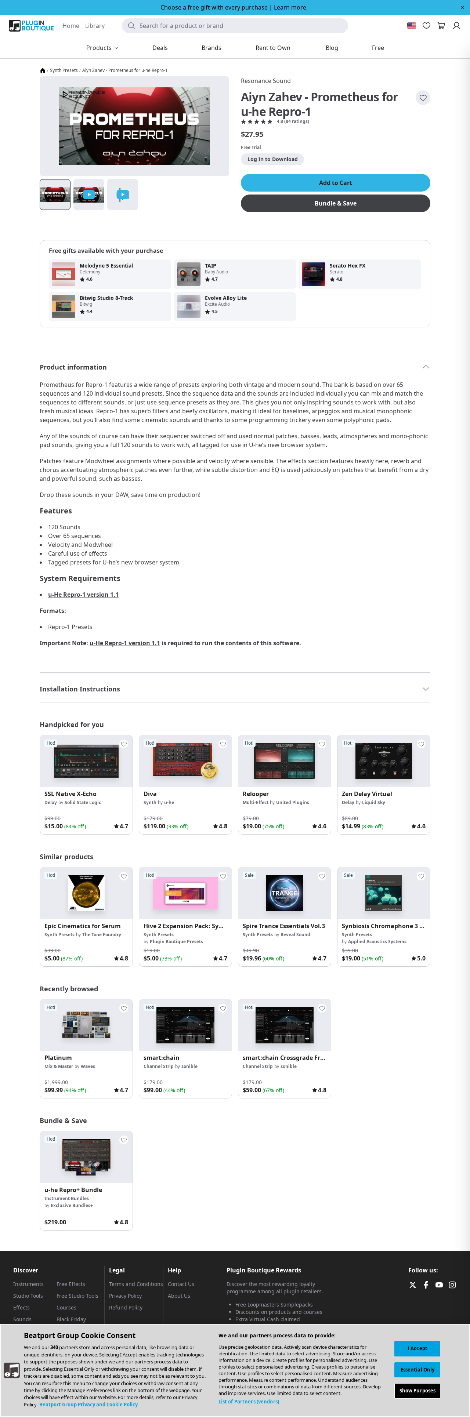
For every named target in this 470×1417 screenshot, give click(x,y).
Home (70, 26)
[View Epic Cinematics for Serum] (86, 893)
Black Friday (71, 1319)
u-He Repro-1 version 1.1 (83, 595)
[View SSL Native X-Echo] (86, 761)
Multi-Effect (255, 802)
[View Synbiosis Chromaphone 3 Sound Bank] (383, 893)
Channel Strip (159, 1066)
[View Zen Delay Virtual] (383, 761)
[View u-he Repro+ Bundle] (86, 1157)
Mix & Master (58, 1066)
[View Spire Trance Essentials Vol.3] (284, 893)
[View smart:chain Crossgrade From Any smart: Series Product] (284, 1025)
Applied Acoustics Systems (377, 941)
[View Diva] (185, 761)
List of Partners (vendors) (248, 1401)
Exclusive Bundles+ (72, 1205)
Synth (150, 802)
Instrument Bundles (66, 1198)
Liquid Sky (373, 802)
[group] (86, 785)
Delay (50, 802)
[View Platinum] (86, 1025)
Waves (88, 1066)
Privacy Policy (125, 1295)
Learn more (290, 7)
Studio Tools (28, 1295)
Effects (21, 1307)
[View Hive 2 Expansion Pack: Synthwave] (185, 893)
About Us (179, 1295)
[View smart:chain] (185, 1025)
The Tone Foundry (101, 934)
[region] (235, 1370)
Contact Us (181, 1283)
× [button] (462, 7)
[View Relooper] (284, 761)
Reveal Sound (295, 934)
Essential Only (418, 1369)
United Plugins (292, 802)
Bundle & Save (336, 203)
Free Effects (71, 1283)
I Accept (417, 1348)
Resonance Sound (266, 81)
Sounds (22, 1319)
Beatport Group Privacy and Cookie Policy (88, 1404)
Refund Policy (125, 1307)
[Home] (43, 70)
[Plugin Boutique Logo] (31, 26)
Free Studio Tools (77, 1295)
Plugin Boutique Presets (176, 941)
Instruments (28, 1283)
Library (95, 26)
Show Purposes (418, 1391)
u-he (169, 802)
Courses (66, 1307)
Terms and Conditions (136, 1283)
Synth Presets (64, 70)
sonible (189, 1066)
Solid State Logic (83, 802)
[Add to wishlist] (423, 97)
